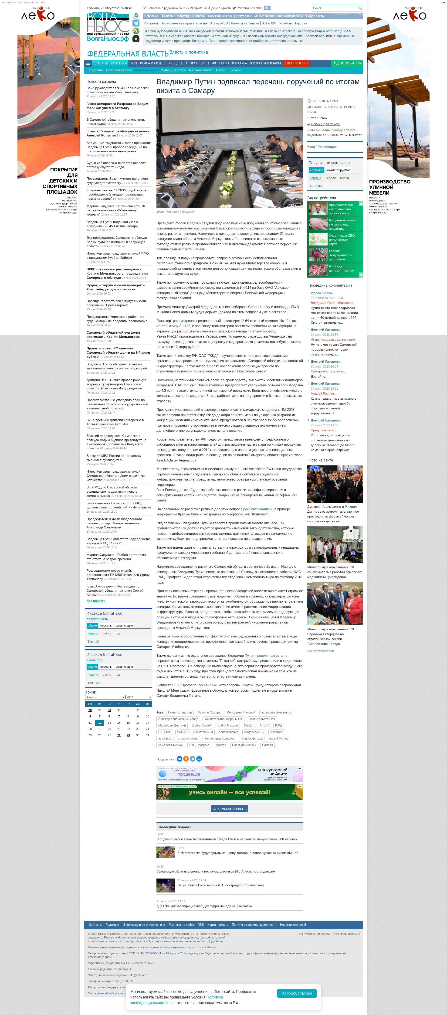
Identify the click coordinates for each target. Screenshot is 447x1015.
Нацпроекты (315, 16)
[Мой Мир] (199, 759)
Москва (221, 745)
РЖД (278, 725)
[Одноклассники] (186, 759)
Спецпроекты (296, 63)
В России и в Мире (266, 63)
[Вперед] (361, 275)
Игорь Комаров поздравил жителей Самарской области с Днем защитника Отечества (116, 476)
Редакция (112, 924)
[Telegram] (192, 759)
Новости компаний (293, 924)
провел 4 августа (269, 655)
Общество (178, 63)
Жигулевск (243, 16)
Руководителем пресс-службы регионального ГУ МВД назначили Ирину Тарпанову (118, 575)
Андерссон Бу (254, 732)
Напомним (206, 234)
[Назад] (361, 203)
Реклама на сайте (249, 8)
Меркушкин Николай (241, 712)
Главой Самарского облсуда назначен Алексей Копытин (289, 36)
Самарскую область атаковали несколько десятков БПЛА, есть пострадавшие (215, 871)
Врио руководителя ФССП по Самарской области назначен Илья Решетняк (206, 31)
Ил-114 (249, 725)
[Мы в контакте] (135, 15)
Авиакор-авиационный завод (178, 719)
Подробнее (215, 941)
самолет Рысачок (170, 745)
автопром (165, 738)
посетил (204, 685)
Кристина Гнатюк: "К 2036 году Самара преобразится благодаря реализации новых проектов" (116, 194)
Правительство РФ (262, 719)
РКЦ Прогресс (199, 745)
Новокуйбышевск (220, 16)
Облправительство (119, 70)
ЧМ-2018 (183, 732)
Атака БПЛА (219, 23)
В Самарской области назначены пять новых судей (202, 36)
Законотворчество (200, 70)
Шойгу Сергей (201, 725)
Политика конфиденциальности (254, 924)
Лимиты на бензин (245, 23)
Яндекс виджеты (219, 8)
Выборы (234, 70)
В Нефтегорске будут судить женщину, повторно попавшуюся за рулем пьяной (237, 853)
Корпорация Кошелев (219, 738)
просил (287, 455)
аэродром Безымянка (276, 712)
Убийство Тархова (293, 23)
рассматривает (185, 321)
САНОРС (164, 732)
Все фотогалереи (320, 651)
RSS (186, 8)
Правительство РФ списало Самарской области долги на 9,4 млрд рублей (118, 352)
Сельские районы (290, 16)
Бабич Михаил (227, 725)
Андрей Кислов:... (324, 393)
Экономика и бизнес (148, 63)
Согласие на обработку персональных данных (119, 993)
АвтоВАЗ (276, 732)
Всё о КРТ (269, 23)
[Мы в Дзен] (135, 38)
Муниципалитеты (173, 70)
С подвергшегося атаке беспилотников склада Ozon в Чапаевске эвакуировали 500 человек (226, 839)
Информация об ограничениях (144, 924)
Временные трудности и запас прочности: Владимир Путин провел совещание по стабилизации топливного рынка (119, 147)
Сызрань (198, 16)
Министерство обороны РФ (223, 719)
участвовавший (187, 409)
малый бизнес (278, 738)
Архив (198, 8)
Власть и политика (188, 52)
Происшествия (203, 63)
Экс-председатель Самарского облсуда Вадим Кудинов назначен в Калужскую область (117, 242)
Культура (239, 63)
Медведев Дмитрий (172, 725)
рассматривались (257, 509)
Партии (221, 70)
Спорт (224, 63)
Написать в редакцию (162, 8)
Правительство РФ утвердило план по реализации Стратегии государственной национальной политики (117, 404)
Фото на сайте (320, 460)
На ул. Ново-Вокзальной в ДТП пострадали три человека (220, 885)
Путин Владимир (180, 712)
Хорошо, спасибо (297, 993)
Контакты (95, 924)
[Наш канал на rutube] (135, 30)
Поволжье (151, 16)
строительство (188, 738)
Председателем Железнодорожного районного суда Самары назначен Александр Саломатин (114, 523)
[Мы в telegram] (135, 23)
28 (90, 710)
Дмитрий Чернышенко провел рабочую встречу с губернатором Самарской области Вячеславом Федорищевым (116, 384)
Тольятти (182, 16)
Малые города (264, 16)
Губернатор (95, 70)
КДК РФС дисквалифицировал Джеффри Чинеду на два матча (204, 906)
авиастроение (228, 732)
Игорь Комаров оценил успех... (334, 339)
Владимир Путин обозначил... (333, 303)
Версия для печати (325, 124)
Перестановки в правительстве (184, 23)
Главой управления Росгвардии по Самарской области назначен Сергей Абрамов (115, 590)
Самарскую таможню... (328, 371)
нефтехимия (204, 732)
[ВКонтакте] (179, 759)
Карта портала (218, 924)
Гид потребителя (347, 63)
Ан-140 (264, 725)
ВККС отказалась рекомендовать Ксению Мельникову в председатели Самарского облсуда (117, 273)
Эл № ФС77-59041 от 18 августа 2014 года (165, 953)
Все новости (96, 601)
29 (128, 735)
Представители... (324, 430)
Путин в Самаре (209, 712)
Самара (167, 16)
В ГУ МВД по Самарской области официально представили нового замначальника (112, 491)
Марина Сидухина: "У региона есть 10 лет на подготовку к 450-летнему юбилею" (116, 210)
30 (109, 710)
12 (100, 722)
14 (119, 722)
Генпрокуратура (251, 738)
